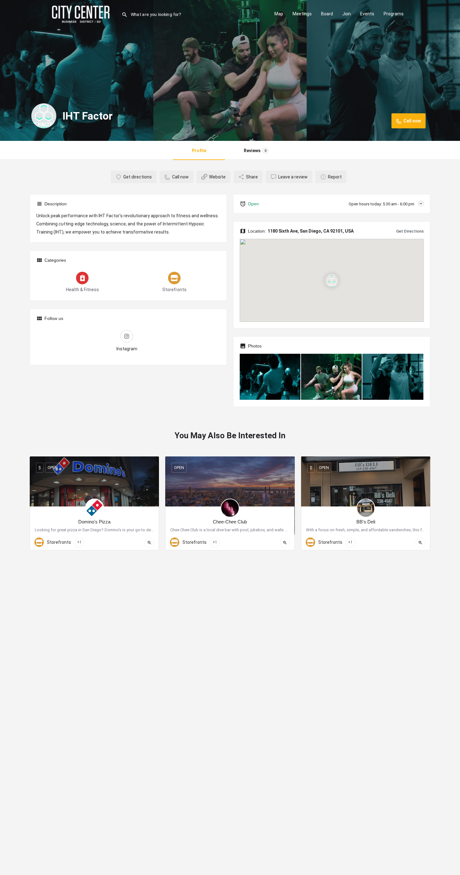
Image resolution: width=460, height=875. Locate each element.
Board (327, 13)
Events (367, 13)
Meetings (302, 13)
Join (346, 13)
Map (278, 13)
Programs (394, 13)
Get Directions (410, 231)
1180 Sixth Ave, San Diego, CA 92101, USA (311, 231)
